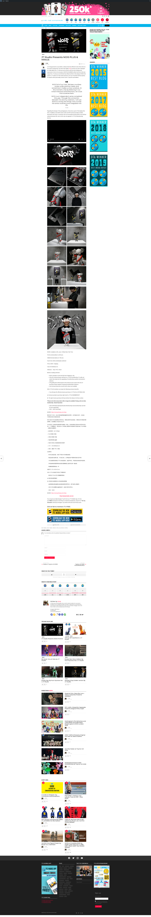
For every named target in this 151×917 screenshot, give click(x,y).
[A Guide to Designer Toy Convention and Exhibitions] (52, 787)
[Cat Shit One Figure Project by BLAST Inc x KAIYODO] (52, 836)
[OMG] (69, 807)
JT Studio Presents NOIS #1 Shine (52, 638)
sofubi (66, 889)
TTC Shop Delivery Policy (46, 901)
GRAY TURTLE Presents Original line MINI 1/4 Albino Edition (75, 735)
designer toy (62, 871)
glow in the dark (63, 876)
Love (67, 22)
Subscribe (98, 906)
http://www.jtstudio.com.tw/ (67, 496)
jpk (68, 878)
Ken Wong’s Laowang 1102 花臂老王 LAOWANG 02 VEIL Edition (52, 820)
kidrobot (67, 880)
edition (65, 873)
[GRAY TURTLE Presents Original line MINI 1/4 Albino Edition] (52, 740)
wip (65, 896)
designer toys (68, 871)
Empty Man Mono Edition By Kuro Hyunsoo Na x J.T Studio (74, 659)
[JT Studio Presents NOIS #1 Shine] (52, 630)
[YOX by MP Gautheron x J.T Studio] (75, 629)
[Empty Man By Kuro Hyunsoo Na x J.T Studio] (52, 671)
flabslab (61, 875)
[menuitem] (1, 1)
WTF (84, 22)
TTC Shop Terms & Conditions (47, 900)
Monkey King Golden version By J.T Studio (75, 681)
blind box (67, 866)
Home (46, 25)
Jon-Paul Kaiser (62, 878)
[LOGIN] (103, 25)
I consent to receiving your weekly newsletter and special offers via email (101, 902)
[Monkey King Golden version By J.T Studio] (75, 671)
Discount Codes (44, 16)
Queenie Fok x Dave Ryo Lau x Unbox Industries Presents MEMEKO (74, 695)
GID (65, 875)
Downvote (75, 574)
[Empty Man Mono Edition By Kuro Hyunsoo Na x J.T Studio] (75, 650)
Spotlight (68, 25)
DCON (61, 869)
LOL (71, 22)
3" (60, 866)
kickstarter (62, 880)
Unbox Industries (63, 894)
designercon (67, 869)
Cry (88, 22)
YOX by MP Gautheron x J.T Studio (73, 638)
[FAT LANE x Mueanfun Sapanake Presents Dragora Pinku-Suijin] (52, 713)
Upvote (52, 574)
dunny (61, 873)
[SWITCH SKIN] (98, 25)
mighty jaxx (69, 882)
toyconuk (61, 892)
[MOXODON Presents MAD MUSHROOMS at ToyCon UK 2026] (52, 768)
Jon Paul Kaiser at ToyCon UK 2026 (74, 749)
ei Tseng (44, 527)
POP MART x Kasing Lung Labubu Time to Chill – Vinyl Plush (74, 797)
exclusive (70, 873)
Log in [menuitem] (3, 0)
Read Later (56, 524)
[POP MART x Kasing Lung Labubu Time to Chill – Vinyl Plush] (75, 788)
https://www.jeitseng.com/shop (58, 412)
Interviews (61, 25)
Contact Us (49, 16)
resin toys (65, 887)
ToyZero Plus (67, 892)
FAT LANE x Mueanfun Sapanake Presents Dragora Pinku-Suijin (75, 708)
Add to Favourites (76, 524)
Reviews (74, 25)
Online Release (67, 883)
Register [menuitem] (7, 0)
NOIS (55, 527)
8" (63, 866)
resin (61, 887)
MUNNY (61, 883)
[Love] (66, 624)
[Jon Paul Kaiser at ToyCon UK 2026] (52, 754)
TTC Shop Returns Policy (46, 902)
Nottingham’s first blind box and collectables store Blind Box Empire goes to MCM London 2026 (75, 723)
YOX (70, 68)
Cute (80, 22)
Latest (93, 22)
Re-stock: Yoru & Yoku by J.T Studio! (51, 659)
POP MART (66, 885)
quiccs (71, 885)
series (70, 887)
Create (107, 25)
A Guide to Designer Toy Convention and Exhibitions (51, 795)
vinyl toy (61, 896)
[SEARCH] (100, 25)
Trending (107, 22)
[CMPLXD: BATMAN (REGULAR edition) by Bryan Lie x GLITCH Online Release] (75, 812)
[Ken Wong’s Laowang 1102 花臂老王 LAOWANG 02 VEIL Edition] (52, 812)
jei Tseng (50, 527)
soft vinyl (61, 889)
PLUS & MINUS (60, 527)
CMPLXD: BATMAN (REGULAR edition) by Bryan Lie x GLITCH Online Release (74, 821)
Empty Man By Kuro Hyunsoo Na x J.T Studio (52, 681)
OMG (76, 22)
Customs (55, 25)
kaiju (71, 878)
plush (61, 885)
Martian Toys (62, 882)
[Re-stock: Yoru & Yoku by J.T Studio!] (52, 650)
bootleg (72, 866)
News (50, 25)
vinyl (66, 527)
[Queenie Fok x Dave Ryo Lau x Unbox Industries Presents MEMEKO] (52, 699)
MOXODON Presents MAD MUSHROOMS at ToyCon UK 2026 (75, 763)
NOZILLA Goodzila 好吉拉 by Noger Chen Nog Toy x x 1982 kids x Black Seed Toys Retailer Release (75, 845)
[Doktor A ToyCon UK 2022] (1, 458)
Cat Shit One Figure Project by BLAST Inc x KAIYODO (51, 843)
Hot (102, 22)
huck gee (69, 876)
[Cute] (69, 624)
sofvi (70, 889)
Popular (98, 22)
